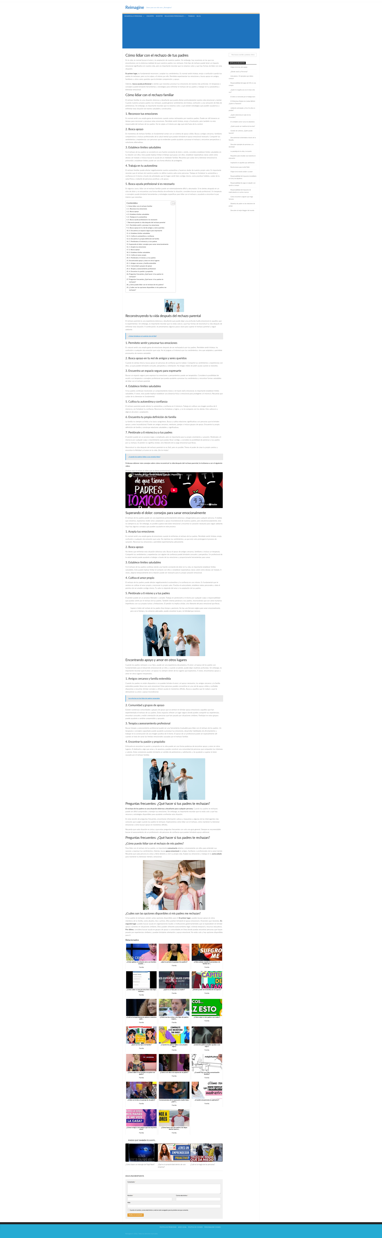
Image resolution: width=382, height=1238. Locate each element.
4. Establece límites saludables (139, 233)
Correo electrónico (182, 1195)
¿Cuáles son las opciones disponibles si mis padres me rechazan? (147, 289)
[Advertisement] (191, 32)
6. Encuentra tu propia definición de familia (144, 239)
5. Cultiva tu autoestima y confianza (141, 236)
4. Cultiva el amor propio (137, 255)
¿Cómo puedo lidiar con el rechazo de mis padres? (146, 284)
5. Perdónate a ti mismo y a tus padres (142, 258)
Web (128, 1202)
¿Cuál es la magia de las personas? (202, 1164)
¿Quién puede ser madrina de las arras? (242, 126)
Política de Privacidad (168, 1227)
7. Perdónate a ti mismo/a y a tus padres (143, 241)
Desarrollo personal (133, 16)
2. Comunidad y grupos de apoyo (140, 266)
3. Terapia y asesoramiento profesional (142, 269)
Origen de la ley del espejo (238, 67)
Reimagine (134, 7)
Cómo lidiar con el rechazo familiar (140, 206)
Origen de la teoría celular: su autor (241, 171)
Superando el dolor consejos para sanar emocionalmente (148, 244)
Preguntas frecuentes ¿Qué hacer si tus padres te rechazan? (146, 275)
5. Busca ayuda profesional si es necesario (142, 219)
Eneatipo (150, 16)
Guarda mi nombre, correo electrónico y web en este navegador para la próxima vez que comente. (159, 1210)
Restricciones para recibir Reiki (239, 167)
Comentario (131, 1182)
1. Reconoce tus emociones (137, 209)
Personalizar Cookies (212, 1227)
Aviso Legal (182, 1227)
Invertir (159, 16)
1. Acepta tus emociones (137, 247)
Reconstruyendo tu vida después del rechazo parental (146, 222)
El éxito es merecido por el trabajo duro (242, 97)
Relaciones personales (174, 16)
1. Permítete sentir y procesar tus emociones (143, 225)
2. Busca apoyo (133, 211)
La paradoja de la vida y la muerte (241, 151)
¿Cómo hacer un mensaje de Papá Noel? (140, 1164)
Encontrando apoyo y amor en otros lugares (144, 260)
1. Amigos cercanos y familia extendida (142, 263)
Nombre (130, 1195)
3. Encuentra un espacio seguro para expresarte (145, 230)
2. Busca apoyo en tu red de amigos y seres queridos (146, 228)
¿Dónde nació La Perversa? (239, 71)
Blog (199, 16)
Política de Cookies (195, 1227)
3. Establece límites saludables (138, 214)
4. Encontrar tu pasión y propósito (141, 271)
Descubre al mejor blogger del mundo (242, 210)
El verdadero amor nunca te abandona (242, 122)
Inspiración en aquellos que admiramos (242, 162)
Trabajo (191, 16)
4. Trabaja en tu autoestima (137, 217)
